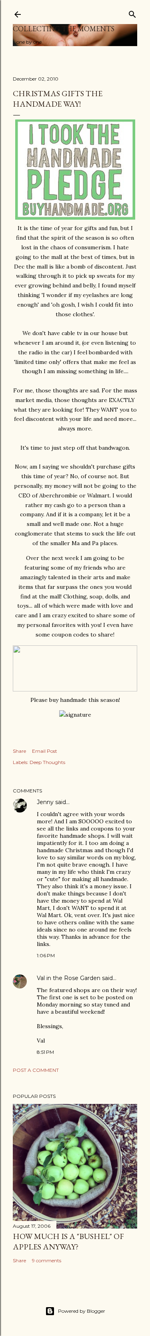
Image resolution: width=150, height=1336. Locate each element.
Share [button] (19, 751)
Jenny (45, 802)
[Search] (132, 12)
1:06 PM (46, 955)
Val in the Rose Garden (68, 978)
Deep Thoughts (47, 762)
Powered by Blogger (81, 1311)
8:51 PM (45, 1052)
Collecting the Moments (63, 28)
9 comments (46, 1260)
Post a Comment (36, 1070)
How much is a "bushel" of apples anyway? (68, 1241)
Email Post (44, 751)
